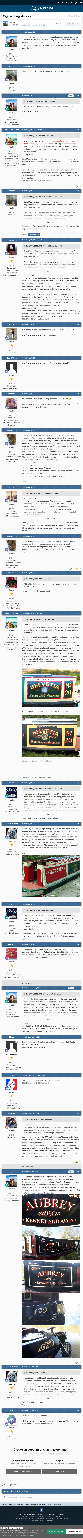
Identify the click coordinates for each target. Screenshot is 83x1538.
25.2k (12, 384)
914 (12, 804)
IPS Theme (22, 1514)
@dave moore (34, 234)
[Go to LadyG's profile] (11, 1084)
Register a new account (23, 1472)
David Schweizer (12, 130)
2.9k (12, 452)
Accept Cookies (57, 1531)
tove (13, 22)
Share (59, 24)
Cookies (61, 1514)
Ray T (11, 324)
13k (12, 1101)
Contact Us (53, 1514)
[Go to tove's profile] (5, 23)
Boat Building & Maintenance (33, 25)
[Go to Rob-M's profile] (11, 496)
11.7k (12, 151)
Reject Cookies (74, 1531)
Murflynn (11, 1113)
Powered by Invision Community (42, 1521)
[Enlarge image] (51, 688)
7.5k (12, 88)
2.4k (12, 970)
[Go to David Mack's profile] (11, 367)
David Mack (12, 358)
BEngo (11, 1037)
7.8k (12, 509)
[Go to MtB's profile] (11, 1420)
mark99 (11, 394)
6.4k (12, 1063)
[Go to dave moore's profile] (11, 439)
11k (12, 266)
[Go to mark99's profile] (11, 403)
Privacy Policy (43, 1514)
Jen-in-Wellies (12, 824)
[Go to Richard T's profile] (11, 953)
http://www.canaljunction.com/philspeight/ (39, 335)
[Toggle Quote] (25, 101)
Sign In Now (59, 1472)
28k (12, 598)
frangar (12, 66)
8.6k (12, 415)
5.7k (12, 1135)
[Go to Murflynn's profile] (11, 1122)
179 (12, 54)
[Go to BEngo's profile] (11, 1046)
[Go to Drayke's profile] (11, 792)
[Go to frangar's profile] (11, 75)
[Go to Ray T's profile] (11, 334)
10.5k (12, 350)
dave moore (12, 430)
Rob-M (11, 487)
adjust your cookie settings (28, 1533)
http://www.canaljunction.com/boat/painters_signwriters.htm (46, 363)
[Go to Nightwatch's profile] (11, 249)
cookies (15, 1530)
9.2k (12, 849)
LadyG (11, 1075)
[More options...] (78, 32)
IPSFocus (32, 1514)
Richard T (12, 944)
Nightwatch (11, 240)
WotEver (11, 573)
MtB (11, 1410)
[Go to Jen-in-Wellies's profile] (11, 833)
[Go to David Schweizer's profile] (11, 139)
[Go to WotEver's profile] (11, 582)
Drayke (12, 783)
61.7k (12, 1436)
